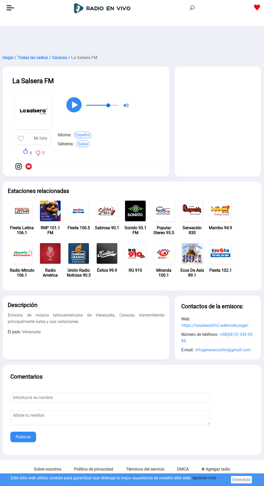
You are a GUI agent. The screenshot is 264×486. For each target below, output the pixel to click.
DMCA (183, 469)
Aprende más (204, 477)
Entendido (241, 479)
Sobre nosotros (47, 469)
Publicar (23, 436)
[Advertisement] (132, 39)
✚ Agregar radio (215, 469)
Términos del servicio (145, 469)
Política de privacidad (93, 469)
